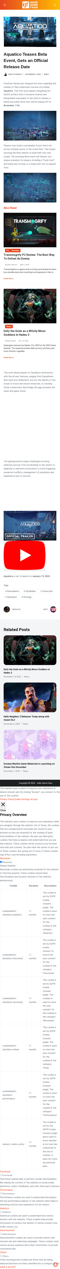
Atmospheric (12, 591)
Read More (9, 279)
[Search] (5, 5)
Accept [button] (34, 799)
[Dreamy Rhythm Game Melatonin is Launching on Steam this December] (30, 744)
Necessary (7, 862)
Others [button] (3, 1252)
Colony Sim (47, 591)
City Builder (30, 591)
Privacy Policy (7, 799)
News (46, 74)
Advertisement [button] (7, 1230)
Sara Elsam (11, 341)
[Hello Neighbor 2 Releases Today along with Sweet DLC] (30, 697)
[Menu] (55, 5)
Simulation (11, 597)
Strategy (26, 597)
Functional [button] (5, 1171)
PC (7, 250)
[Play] (24, 556)
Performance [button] (6, 1190)
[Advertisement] (30, 426)
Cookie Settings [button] (22, 799)
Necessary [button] (5, 858)
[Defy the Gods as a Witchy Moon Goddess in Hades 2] (30, 650)
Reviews (15, 250)
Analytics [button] (4, 1208)
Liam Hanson (12, 265)
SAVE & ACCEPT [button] (8, 1267)
